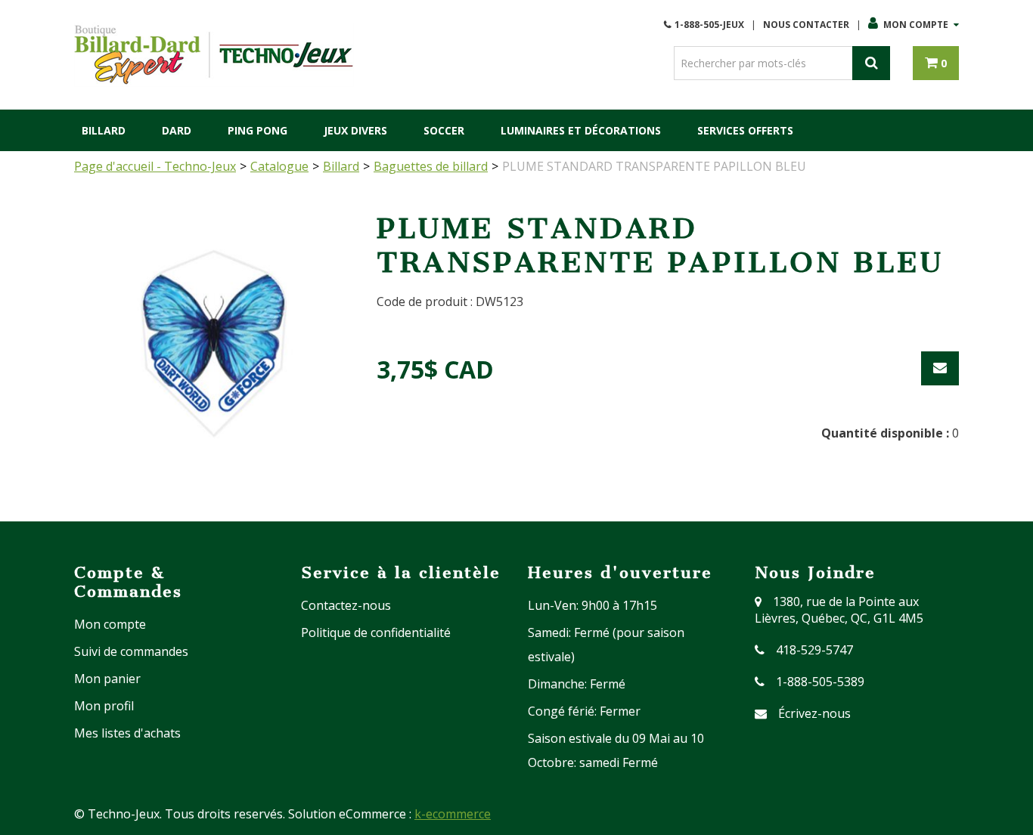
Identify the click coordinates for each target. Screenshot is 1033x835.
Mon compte (916, 24)
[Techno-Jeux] (214, 55)
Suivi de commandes (131, 651)
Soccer (443, 130)
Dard (176, 130)
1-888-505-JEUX (709, 24)
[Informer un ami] (940, 368)
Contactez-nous (346, 605)
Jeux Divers (355, 130)
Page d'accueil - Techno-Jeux (155, 166)
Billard (104, 130)
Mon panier (107, 678)
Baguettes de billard (431, 166)
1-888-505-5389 (820, 681)
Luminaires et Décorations (581, 130)
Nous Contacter (806, 24)
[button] (936, 63)
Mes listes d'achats (127, 733)
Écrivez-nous (814, 713)
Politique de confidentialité (376, 632)
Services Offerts (745, 130)
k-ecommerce (452, 814)
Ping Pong (257, 130)
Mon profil (104, 705)
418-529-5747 (814, 650)
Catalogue (279, 166)
